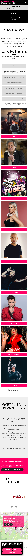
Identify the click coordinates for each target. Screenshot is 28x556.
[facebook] (5, 524)
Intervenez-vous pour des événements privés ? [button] (14, 99)
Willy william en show (14, 104)
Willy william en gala (22, 104)
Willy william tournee (20, 103)
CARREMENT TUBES (14, 199)
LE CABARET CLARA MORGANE (14, 354)
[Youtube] (11, 524)
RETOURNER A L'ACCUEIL (14, 390)
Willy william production (11, 103)
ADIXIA (14, 230)
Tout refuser (17, 549)
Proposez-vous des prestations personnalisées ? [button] (14, 88)
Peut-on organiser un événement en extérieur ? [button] (14, 66)
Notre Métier (14, 13)
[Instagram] (8, 524)
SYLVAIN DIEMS (14, 261)
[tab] (14, 66)
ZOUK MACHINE (14, 385)
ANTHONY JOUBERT (14, 292)
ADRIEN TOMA (14, 323)
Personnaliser (12, 552)
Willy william (4, 103)
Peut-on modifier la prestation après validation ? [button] (14, 94)
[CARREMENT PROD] (8, 2)
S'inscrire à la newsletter (12, 470)
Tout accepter (7, 549)
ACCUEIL (8, 8)
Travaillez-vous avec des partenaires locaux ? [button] (14, 82)
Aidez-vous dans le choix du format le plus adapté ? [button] (14, 77)
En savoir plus (4, 546)
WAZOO (14, 136)
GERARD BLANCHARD (14, 168)
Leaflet (19, 539)
